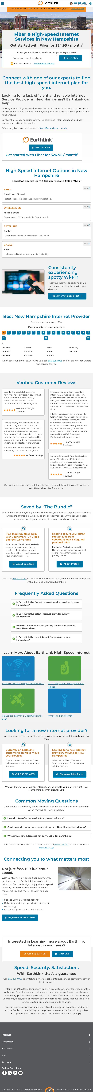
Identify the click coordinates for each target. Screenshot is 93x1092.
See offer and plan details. (53, 128)
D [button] (19, 332)
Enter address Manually (44, 63)
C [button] (14, 332)
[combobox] (34, 58)
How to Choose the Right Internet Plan (23, 683)
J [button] (48, 332)
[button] (46, 1035)
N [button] (68, 332)
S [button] (88, 332)
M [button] (63, 332)
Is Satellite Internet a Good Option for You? (22, 717)
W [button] (88, 338)
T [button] (3, 338)
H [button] (38, 332)
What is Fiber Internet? (60, 716)
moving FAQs (46, 847)
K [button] (53, 332)
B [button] (9, 332)
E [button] (23, 332)
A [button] (4, 332)
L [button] (58, 332)
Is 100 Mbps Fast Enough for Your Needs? (66, 685)
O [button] (73, 332)
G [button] (33, 332)
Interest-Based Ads (82, 1089)
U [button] (46, 338)
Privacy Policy (63, 1089)
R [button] (83, 332)
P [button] (78, 332)
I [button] (43, 332)
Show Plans (72, 58)
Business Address (22, 63)
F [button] (28, 332)
